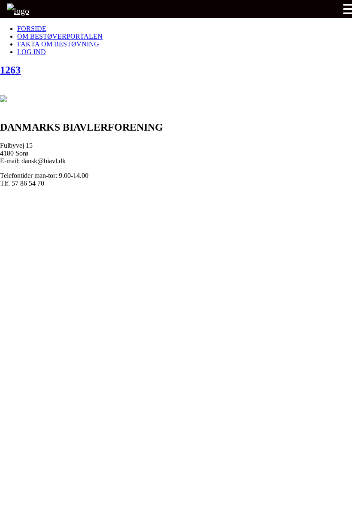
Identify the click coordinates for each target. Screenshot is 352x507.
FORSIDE (31, 28)
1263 (10, 70)
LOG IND (31, 51)
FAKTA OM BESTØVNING (58, 44)
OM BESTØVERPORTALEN (60, 36)
